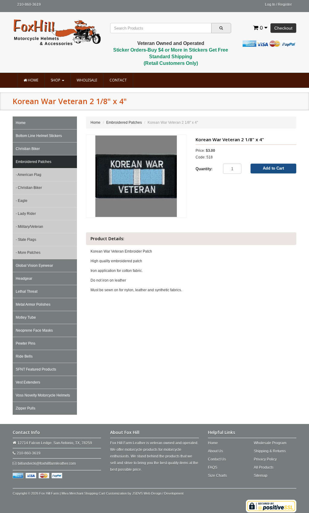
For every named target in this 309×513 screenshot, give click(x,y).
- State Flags (26, 239)
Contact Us (217, 459)
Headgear (24, 278)
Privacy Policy (265, 459)
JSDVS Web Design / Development (157, 493)
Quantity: (204, 169)
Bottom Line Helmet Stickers (39, 136)
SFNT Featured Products (36, 369)
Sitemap (260, 475)
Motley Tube (26, 317)
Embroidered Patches (33, 162)
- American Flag (28, 175)
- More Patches (28, 252)
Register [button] (285, 4)
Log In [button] (270, 4)
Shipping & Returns (270, 451)
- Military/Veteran (29, 227)
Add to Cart (273, 168)
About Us (215, 451)
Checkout (283, 28)
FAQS (212, 467)
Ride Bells (24, 356)
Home (32, 80)
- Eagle (21, 201)
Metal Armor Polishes (33, 304)
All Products (263, 467)
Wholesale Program (270, 443)
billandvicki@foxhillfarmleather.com (47, 463)
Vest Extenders (28, 382)
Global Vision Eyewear (34, 265)
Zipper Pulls (25, 408)
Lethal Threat (26, 291)
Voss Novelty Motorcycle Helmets (43, 395)
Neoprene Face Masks (34, 330)
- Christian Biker (29, 188)
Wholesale (87, 80)
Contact (118, 80)
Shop (56, 80)
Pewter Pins (25, 343)
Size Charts (217, 475)
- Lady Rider (26, 214)
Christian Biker (28, 149)
